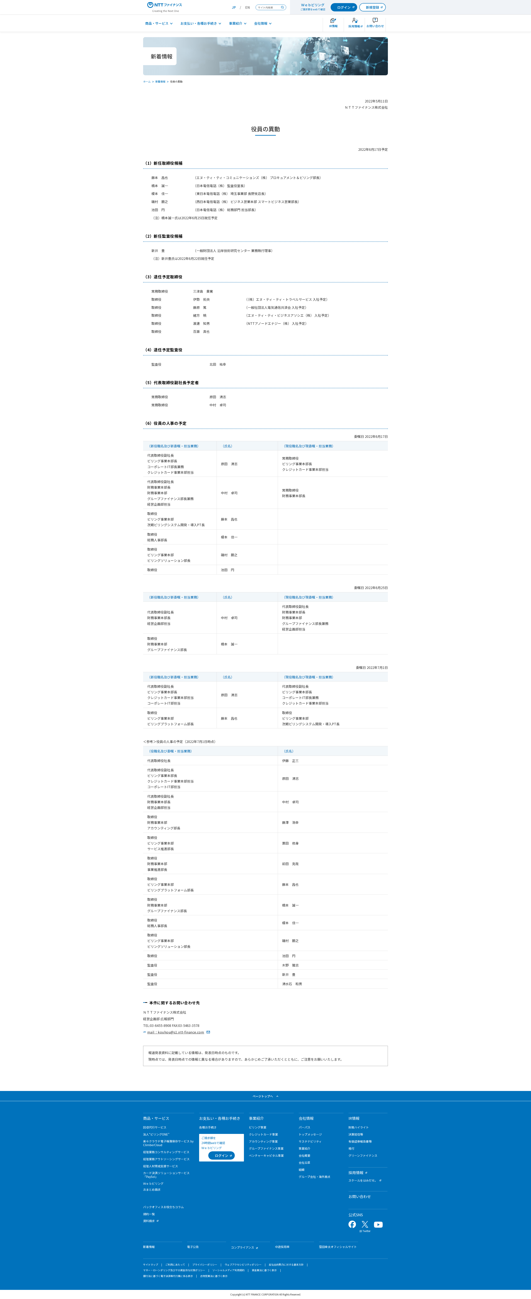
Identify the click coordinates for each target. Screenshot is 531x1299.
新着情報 (160, 81)
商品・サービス (156, 23)
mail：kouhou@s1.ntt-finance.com (175, 1032)
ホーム (147, 81)
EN (247, 7)
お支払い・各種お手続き (198, 23)
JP (234, 7)
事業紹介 (235, 23)
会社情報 (260, 23)
